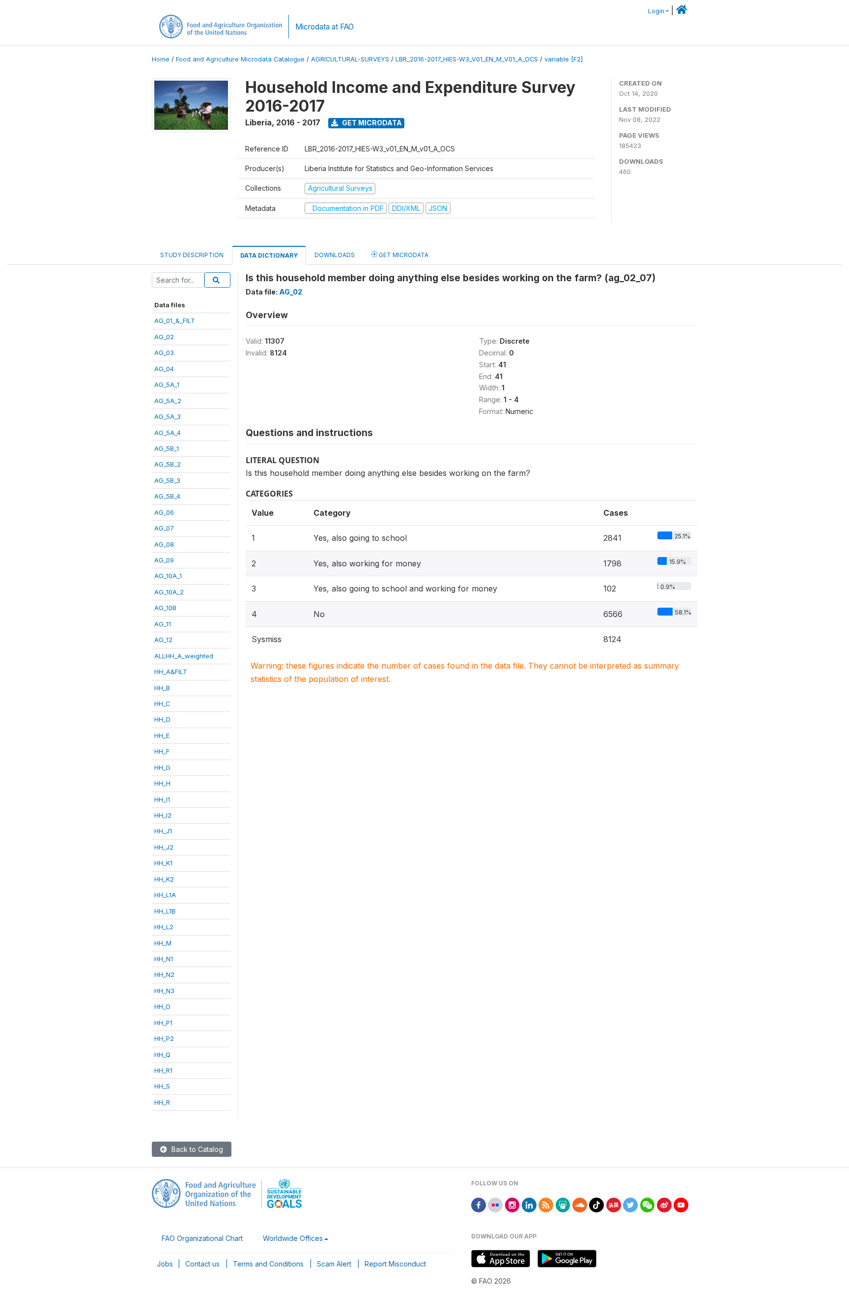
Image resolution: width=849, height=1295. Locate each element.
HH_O (162, 1006)
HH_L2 (163, 927)
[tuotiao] (613, 1204)
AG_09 (164, 560)
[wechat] (647, 1204)
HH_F (162, 751)
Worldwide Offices (293, 1238)
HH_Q (162, 1055)
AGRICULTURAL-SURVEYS (350, 59)
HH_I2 (162, 815)
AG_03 (164, 352)
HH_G (162, 767)
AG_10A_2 (169, 592)
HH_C (162, 703)
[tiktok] (596, 1204)
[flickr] (495, 1204)
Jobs (165, 1264)
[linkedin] (529, 1204)
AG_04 (164, 369)
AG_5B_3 (167, 480)
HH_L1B (164, 911)
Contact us (202, 1264)
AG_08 (164, 544)
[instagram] (512, 1204)
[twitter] (630, 1204)
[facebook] (478, 1204)
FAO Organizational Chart (202, 1238)
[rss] (545, 1204)
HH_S (162, 1086)
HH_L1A (165, 895)
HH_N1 (163, 959)
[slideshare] (563, 1204)
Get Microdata (371, 122)
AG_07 (164, 528)
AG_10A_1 (168, 576)
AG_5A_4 (167, 433)
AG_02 (164, 337)
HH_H (162, 783)
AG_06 (164, 512)
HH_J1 (163, 831)
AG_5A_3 (167, 416)
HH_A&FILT (170, 672)
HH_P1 (163, 1023)
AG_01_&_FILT (174, 320)
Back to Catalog (196, 1149)
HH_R (162, 1102)
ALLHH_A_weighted (183, 656)
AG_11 (162, 624)
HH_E (162, 735)
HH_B (162, 688)
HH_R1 (163, 1070)
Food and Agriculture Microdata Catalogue (240, 59)
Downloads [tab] (334, 255)
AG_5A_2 (167, 401)
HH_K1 (163, 863)
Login (656, 11)
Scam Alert (334, 1264)
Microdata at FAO (324, 26)
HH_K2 (164, 879)
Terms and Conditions (268, 1264)
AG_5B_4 (167, 496)
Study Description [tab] (192, 255)
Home (161, 59)
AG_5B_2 (167, 464)
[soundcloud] (579, 1204)
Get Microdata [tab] (402, 255)
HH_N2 (164, 974)
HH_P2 (164, 1038)
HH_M (162, 943)
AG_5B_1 (166, 448)
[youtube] (681, 1204)
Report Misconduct (395, 1264)
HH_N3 (164, 991)
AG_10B (165, 608)
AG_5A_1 (166, 384)
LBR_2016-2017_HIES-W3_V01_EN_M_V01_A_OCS (467, 59)
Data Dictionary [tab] (269, 255)
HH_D (162, 719)
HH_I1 (162, 799)
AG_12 (163, 640)
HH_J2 (163, 847)
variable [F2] (563, 59)
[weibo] (664, 1204)
